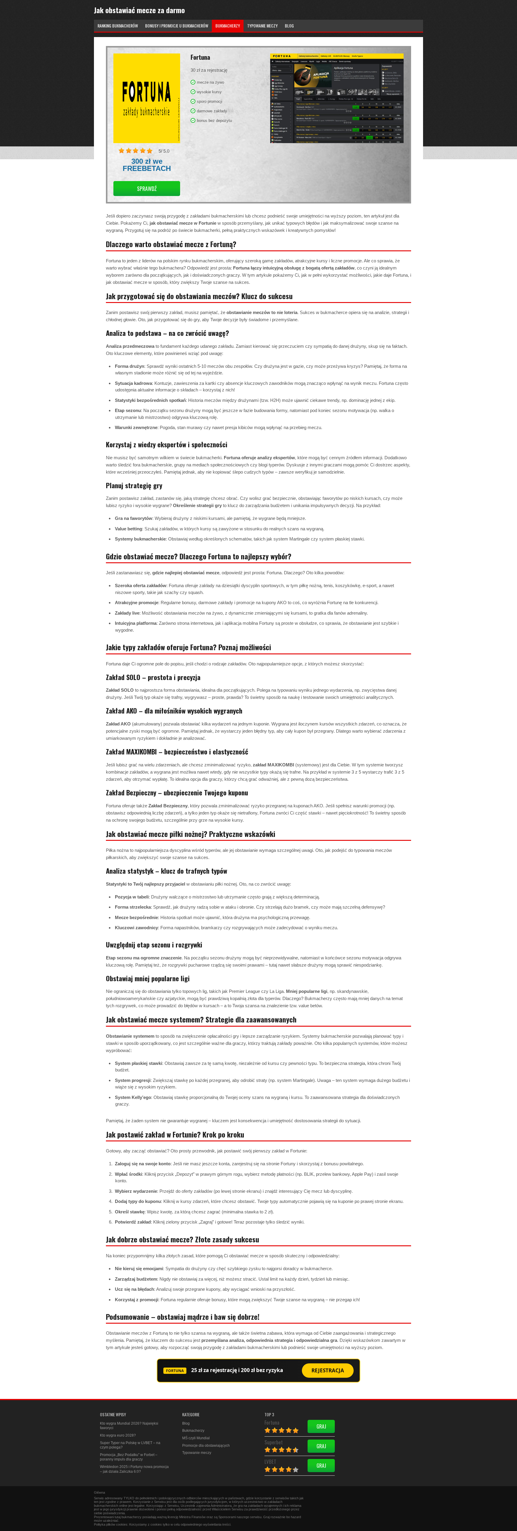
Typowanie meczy (196, 1453)
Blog (186, 1423)
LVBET (270, 1461)
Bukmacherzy (193, 1431)
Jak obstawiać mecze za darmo (139, 9)
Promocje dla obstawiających (206, 1445)
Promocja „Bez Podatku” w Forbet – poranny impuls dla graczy (128, 1457)
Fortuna (271, 1422)
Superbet (273, 1442)
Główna (99, 1492)
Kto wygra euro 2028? (118, 1435)
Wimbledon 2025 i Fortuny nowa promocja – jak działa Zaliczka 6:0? (134, 1469)
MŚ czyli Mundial (196, 1438)
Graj (321, 1426)
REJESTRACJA (327, 1370)
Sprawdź (147, 188)
